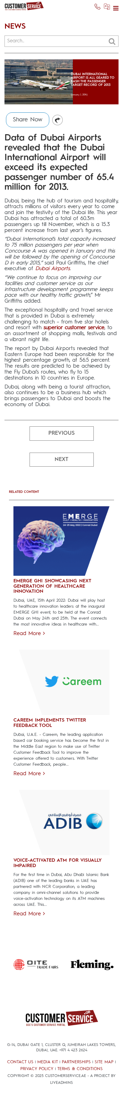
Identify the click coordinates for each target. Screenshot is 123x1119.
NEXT (61, 459)
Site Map (104, 1062)
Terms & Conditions (80, 1069)
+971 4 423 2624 (73, 1050)
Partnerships (76, 1062)
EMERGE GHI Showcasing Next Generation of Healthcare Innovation (52, 586)
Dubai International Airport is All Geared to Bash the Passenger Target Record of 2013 (92, 80)
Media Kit (47, 1062)
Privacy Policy (36, 1069)
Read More (28, 633)
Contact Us (20, 1062)
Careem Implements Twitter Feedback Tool (49, 723)
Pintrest (57, 120)
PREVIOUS (61, 433)
